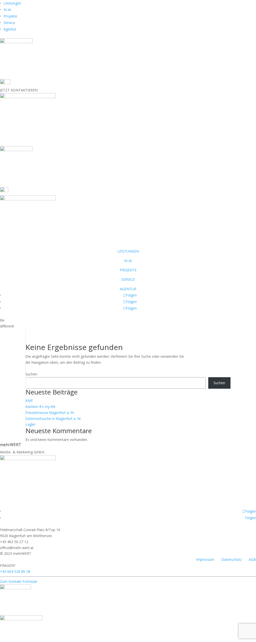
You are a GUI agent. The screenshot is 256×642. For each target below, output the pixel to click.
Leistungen (12, 3)
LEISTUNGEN (128, 251)
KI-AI (7, 9)
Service (9, 22)
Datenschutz (231, 559)
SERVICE (128, 279)
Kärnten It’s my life (41, 406)
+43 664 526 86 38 (15, 571)
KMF (29, 400)
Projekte (10, 16)
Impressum (205, 559)
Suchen (31, 374)
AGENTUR (128, 289)
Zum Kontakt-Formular (18, 581)
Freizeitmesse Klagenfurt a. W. (50, 412)
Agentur (10, 29)
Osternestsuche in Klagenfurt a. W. (53, 418)
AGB (252, 559)
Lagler (31, 424)
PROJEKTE (128, 270)
